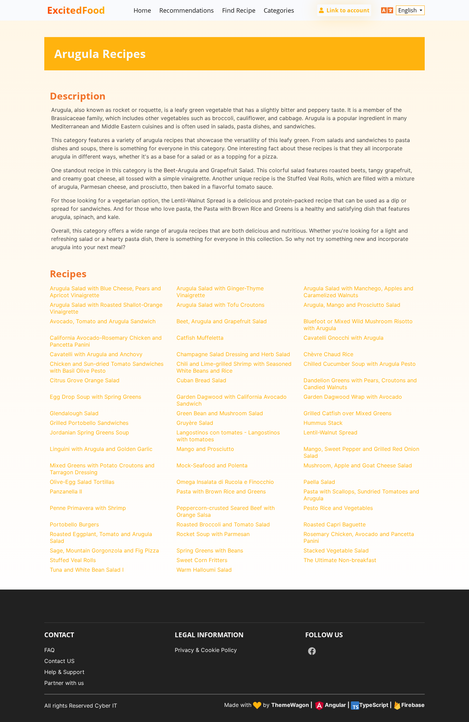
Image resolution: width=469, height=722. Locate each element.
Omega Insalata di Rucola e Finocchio (225, 481)
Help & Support (64, 671)
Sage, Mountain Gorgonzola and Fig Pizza (104, 550)
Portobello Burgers (74, 524)
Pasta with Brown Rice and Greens (221, 491)
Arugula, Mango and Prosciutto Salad (352, 304)
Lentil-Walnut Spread (330, 432)
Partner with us (64, 682)
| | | (348, 704)
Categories (279, 10)
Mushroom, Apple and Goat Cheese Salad (358, 465)
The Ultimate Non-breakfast (340, 560)
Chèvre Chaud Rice (328, 354)
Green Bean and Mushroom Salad (219, 413)
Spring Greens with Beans (209, 550)
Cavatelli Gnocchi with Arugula (344, 337)
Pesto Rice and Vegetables (338, 507)
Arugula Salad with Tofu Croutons (220, 304)
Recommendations (186, 10)
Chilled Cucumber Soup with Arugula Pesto (360, 363)
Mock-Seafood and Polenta (212, 465)
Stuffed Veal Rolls (73, 560)
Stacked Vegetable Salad (336, 550)
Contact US (59, 660)
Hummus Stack (323, 422)
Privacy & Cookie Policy (206, 650)
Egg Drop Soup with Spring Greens (95, 396)
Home (142, 10)
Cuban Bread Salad (201, 380)
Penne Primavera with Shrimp (88, 507)
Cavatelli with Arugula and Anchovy (96, 354)
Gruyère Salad (194, 422)
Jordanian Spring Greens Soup (89, 432)
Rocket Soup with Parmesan (213, 534)
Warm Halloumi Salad (204, 569)
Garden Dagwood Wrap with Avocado (353, 396)
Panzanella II (66, 491)
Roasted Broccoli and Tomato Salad (223, 524)
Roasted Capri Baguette (335, 524)
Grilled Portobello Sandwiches (89, 422)
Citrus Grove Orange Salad (84, 380)
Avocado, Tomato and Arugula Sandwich (103, 321)
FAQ (49, 650)
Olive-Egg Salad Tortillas (82, 481)
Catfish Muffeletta (200, 337)
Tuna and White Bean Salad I (87, 569)
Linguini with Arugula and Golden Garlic (101, 448)
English (408, 10)
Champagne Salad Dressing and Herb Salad (233, 354)
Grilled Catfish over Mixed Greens (347, 413)
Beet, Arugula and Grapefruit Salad (221, 321)
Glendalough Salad (74, 413)
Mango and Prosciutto (205, 448)
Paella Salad (319, 481)
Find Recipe (238, 10)
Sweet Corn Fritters (201, 560)
